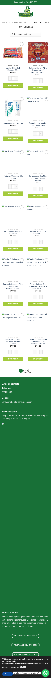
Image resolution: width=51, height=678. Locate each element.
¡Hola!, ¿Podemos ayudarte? (26, 673)
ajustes (23, 667)
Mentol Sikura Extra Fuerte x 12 (38, 232)
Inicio (5, 22)
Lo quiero (13, 85)
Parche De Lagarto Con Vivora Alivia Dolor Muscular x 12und (38, 341)
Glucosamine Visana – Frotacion (13, 232)
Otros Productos (21, 22)
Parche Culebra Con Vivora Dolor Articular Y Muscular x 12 (38, 286)
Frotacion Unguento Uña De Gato (13, 177)
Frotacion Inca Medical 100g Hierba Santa (38, 124)
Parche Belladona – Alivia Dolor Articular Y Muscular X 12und (13, 286)
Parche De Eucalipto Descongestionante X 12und (13, 341)
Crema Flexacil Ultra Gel (13, 123)
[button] (3, 11)
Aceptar (8, 674)
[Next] (30, 371)
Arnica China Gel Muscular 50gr (13, 69)
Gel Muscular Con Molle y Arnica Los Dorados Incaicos (38, 178)
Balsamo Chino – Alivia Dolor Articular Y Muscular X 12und (38, 70)
